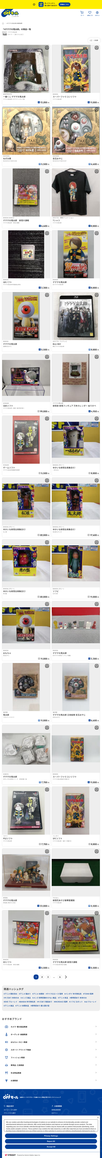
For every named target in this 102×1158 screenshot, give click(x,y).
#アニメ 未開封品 (22, 1006)
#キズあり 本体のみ (11, 998)
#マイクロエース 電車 (54, 994)
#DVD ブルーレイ (10, 1002)
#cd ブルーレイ (90, 1002)
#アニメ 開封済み (10, 994)
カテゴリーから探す (10, 1110)
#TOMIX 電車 (88, 994)
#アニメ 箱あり (25, 994)
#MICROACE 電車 (61, 1002)
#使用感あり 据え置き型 (40, 1006)
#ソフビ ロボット (76, 1002)
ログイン (55, 1113)
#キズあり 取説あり (44, 1002)
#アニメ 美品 (9, 1006)
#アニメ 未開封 (38, 994)
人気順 (96, 40)
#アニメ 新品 (63, 998)
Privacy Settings (51, 1136)
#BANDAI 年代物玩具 (27, 1002)
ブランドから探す (10, 1113)
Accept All (51, 1147)
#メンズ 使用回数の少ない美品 (44, 998)
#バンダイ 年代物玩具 (72, 994)
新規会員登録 (56, 1110)
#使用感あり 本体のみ (78, 998)
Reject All (51, 1141)
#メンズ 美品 (26, 998)
